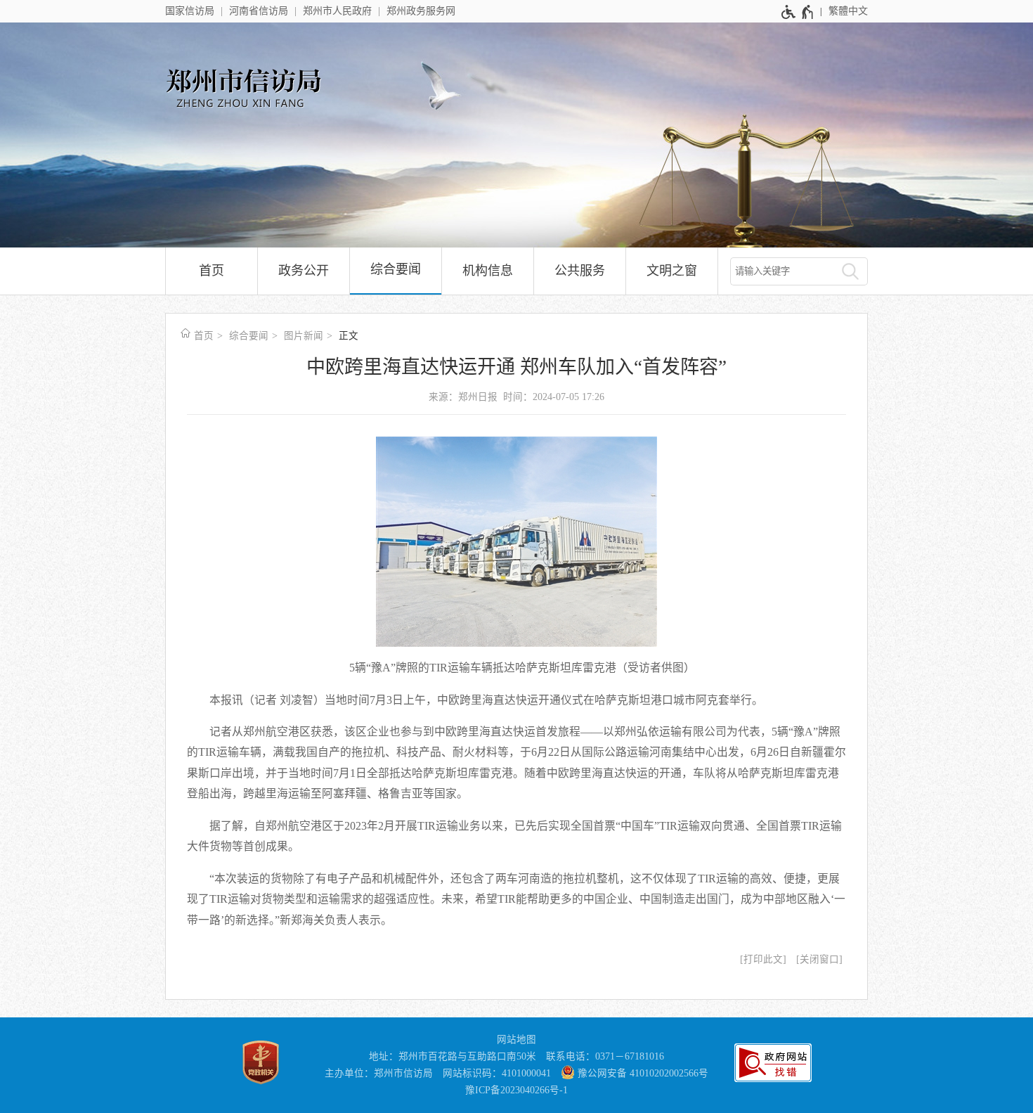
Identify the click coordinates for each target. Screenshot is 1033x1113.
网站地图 (516, 1039)
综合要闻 (395, 269)
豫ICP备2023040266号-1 (516, 1090)
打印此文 (763, 959)
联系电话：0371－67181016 (605, 1056)
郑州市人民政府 (337, 11)
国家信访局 (189, 11)
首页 (211, 271)
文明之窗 (672, 271)
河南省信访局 (258, 11)
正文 (348, 335)
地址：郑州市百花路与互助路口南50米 (452, 1056)
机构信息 (487, 271)
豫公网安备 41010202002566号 (641, 1073)
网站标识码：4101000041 (497, 1073)
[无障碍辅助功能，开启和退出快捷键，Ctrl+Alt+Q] (798, 12)
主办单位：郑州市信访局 (379, 1073)
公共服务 (579, 271)
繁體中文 (848, 11)
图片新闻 (303, 335)
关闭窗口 (819, 959)
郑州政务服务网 (420, 11)
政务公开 (303, 271)
